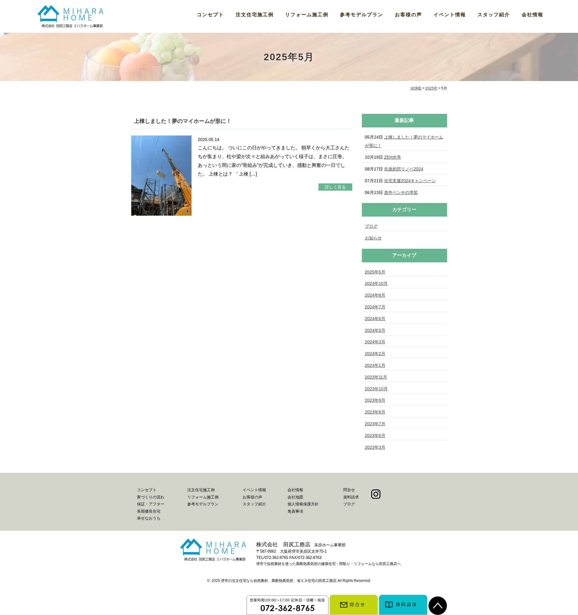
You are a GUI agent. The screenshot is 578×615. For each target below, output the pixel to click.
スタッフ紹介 (493, 14)
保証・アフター (150, 504)
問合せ (349, 490)
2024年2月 (375, 353)
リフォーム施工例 (306, 14)
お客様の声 (408, 14)
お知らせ (373, 238)
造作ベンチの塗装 (401, 192)
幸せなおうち (148, 518)
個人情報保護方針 (303, 504)
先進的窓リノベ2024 (403, 169)
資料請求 (351, 497)
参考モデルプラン (361, 14)
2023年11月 (376, 377)
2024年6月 (375, 318)
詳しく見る (335, 187)
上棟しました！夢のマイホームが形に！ (183, 121)
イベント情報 (450, 14)
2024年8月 (375, 295)
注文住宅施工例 (255, 14)
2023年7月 (375, 423)
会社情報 (532, 14)
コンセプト (210, 14)
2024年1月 (375, 365)
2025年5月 (375, 272)
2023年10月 (376, 388)
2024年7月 (375, 306)
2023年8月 (375, 412)
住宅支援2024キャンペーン (410, 180)
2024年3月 (375, 341)
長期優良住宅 (148, 511)
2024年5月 (375, 330)
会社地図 (295, 497)
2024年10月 (376, 283)
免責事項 (295, 511)
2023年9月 (375, 400)
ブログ (371, 226)
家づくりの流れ (150, 497)
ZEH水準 (392, 157)
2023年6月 (375, 435)
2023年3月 (375, 447)
